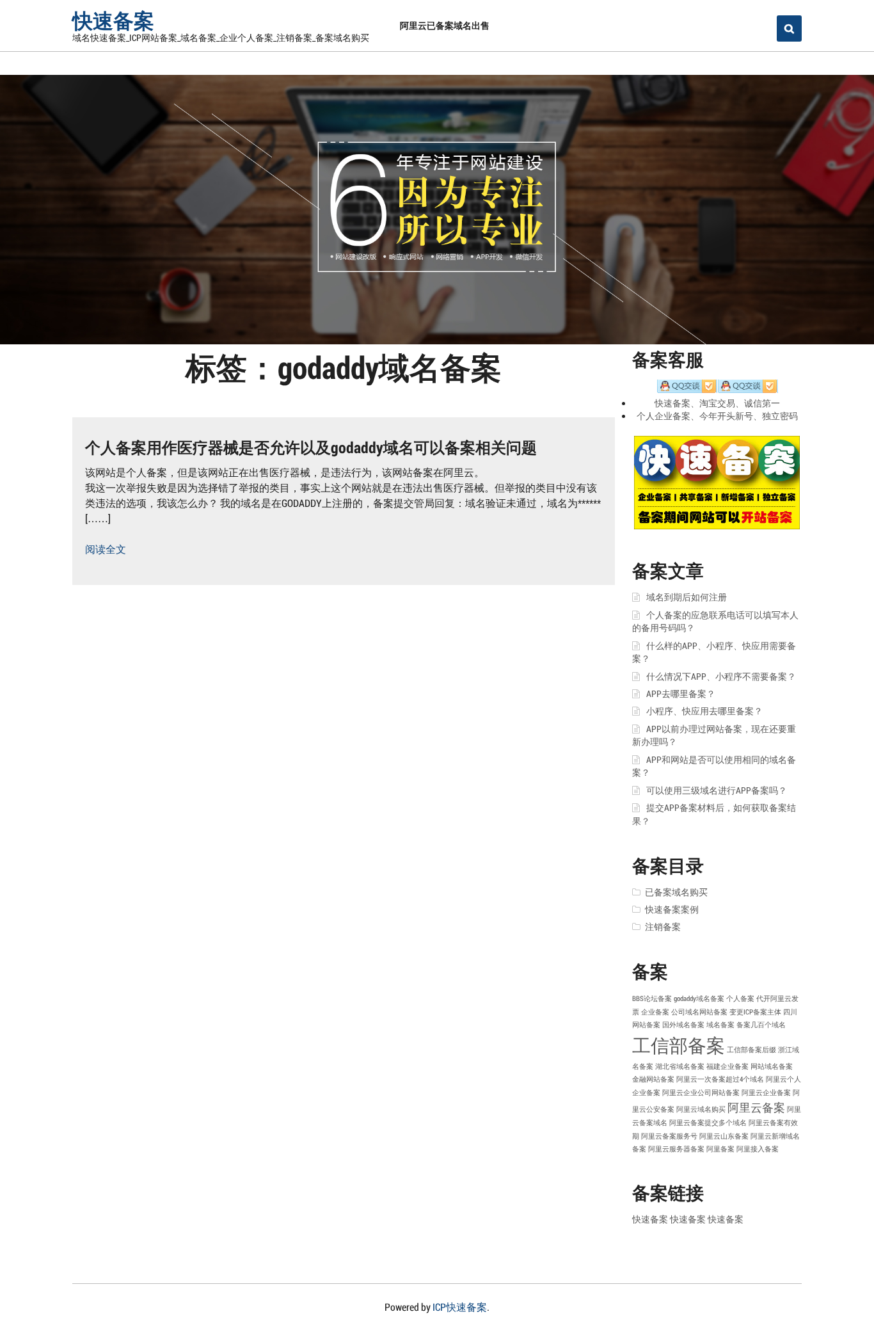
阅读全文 (105, 549)
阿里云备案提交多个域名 (708, 1122)
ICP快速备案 (460, 1306)
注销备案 (663, 927)
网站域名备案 (772, 1066)
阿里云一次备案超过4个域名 (720, 1079)
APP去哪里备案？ (680, 694)
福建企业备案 (727, 1066)
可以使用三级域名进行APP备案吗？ (716, 790)
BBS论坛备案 (652, 998)
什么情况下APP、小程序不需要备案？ (721, 676)
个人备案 (740, 998)
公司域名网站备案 (699, 1011)
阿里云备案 (756, 1107)
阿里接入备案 (757, 1148)
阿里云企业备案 (766, 1092)
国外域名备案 (683, 1024)
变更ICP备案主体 (755, 1011)
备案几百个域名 (761, 1024)
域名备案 (720, 1024)
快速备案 (113, 20)
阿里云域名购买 (701, 1109)
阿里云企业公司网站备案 (701, 1092)
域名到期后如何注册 (686, 597)
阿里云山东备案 (724, 1136)
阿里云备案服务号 (669, 1136)
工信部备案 (678, 1044)
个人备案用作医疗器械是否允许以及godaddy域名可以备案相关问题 (311, 447)
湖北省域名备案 (679, 1066)
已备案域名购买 (676, 892)
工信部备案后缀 (751, 1049)
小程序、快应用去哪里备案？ (704, 711)
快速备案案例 (672, 909)
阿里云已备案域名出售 (444, 25)
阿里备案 (720, 1148)
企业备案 (655, 1011)
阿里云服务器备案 (676, 1148)
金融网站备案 (653, 1079)
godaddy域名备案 (699, 998)
